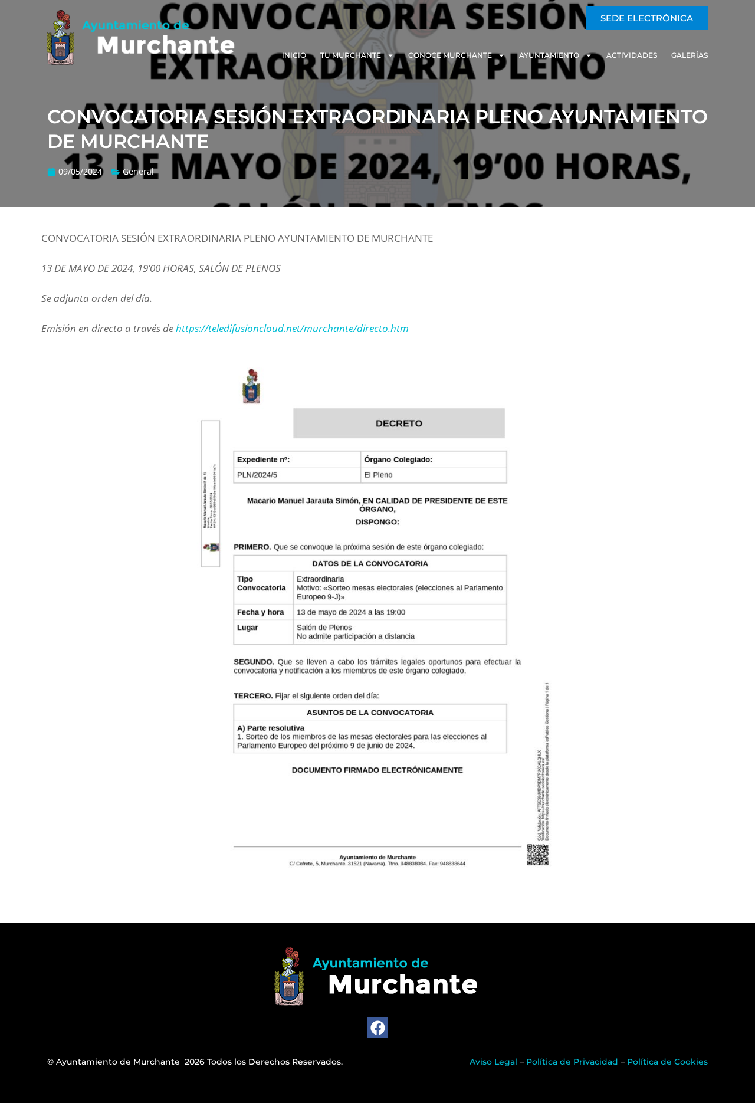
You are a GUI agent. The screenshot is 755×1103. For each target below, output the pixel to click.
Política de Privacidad (572, 1061)
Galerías (689, 55)
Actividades (631, 55)
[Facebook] (377, 1027)
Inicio (294, 55)
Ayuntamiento (549, 55)
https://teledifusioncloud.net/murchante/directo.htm (292, 328)
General (138, 171)
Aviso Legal (493, 1061)
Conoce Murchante (450, 55)
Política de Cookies (667, 1061)
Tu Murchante (350, 55)
